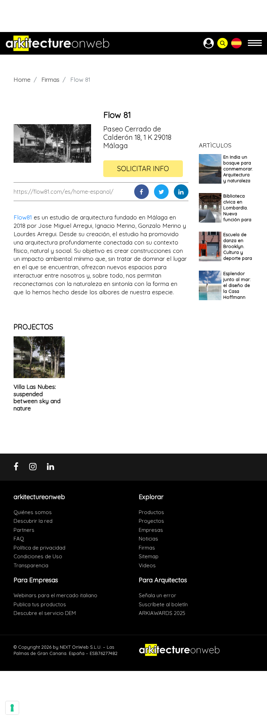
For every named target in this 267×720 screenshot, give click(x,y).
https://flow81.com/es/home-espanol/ (63, 191)
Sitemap (149, 556)
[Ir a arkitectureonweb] (57, 43)
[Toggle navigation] (255, 46)
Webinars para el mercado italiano (55, 595)
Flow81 (23, 217)
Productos (151, 512)
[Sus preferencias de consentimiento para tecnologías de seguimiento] (12, 707)
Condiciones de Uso (38, 556)
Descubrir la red (33, 521)
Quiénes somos (33, 512)
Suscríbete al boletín (163, 604)
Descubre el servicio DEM (45, 613)
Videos (147, 565)
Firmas (50, 79)
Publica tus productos (40, 604)
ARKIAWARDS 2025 (162, 613)
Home (22, 79)
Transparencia (31, 565)
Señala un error (157, 595)
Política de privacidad (39, 547)
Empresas (151, 530)
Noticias (148, 538)
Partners (24, 530)
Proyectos (151, 521)
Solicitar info (143, 168)
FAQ (19, 538)
